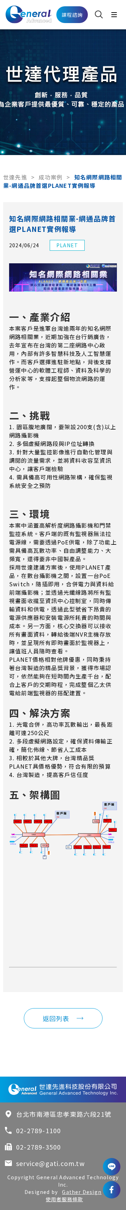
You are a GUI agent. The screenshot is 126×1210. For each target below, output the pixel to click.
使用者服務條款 (64, 1199)
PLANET (67, 245)
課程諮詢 (72, 14)
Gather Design (82, 1191)
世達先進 (15, 177)
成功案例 (50, 177)
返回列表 (56, 1018)
